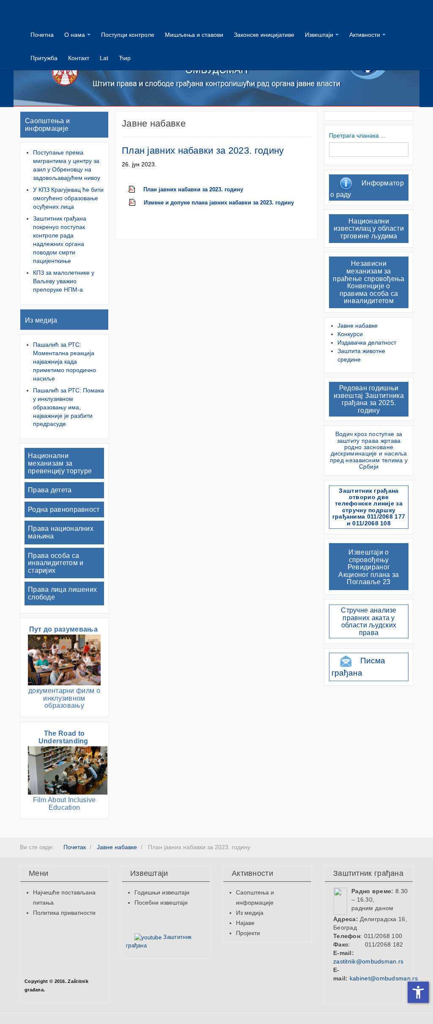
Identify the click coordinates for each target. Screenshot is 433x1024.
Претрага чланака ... (357, 135)
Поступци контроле (127, 34)
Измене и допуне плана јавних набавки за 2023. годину (219, 203)
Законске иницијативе (264, 34)
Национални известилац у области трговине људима (369, 229)
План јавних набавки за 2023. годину (203, 150)
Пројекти (248, 933)
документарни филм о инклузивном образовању (64, 698)
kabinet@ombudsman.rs (384, 978)
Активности (364, 34)
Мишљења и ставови (194, 34)
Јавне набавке (357, 325)
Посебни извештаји (161, 902)
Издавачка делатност (366, 342)
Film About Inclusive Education (64, 803)
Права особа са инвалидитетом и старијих (56, 563)
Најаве (245, 922)
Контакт (78, 58)
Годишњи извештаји (161, 892)
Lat (104, 58)
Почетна (42, 34)
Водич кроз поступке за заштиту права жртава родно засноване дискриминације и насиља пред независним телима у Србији (369, 450)
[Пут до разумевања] (64, 659)
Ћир (125, 58)
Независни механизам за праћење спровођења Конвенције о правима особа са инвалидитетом (368, 282)
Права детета (50, 490)
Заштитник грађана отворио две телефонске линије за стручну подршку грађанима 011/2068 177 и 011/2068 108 (369, 507)
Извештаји (319, 34)
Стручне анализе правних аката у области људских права (369, 621)
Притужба (44, 58)
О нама (74, 34)
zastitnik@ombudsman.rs (368, 961)
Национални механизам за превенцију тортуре (60, 463)
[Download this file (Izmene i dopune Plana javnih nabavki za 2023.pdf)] (136, 203)
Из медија (41, 320)
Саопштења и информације (47, 124)
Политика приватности (64, 912)
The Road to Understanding (64, 737)
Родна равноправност (64, 509)
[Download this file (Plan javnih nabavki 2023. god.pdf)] (135, 190)
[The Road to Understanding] (67, 769)
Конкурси (350, 334)
